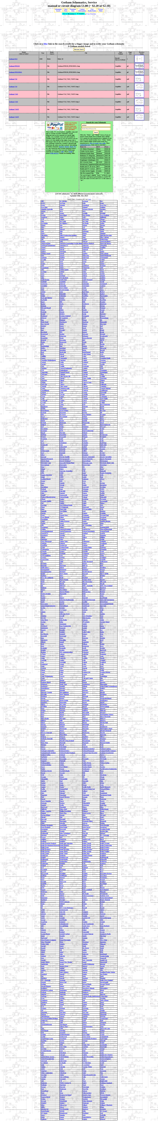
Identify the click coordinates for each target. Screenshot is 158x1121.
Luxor (43, 678)
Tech (101, 1006)
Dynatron (44, 438)
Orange (43, 783)
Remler (84, 879)
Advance (103, 209)
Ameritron (103, 245)
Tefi (42, 1010)
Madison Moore (46, 682)
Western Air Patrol (65, 1095)
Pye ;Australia (104, 835)
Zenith (102, 1117)
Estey (84, 483)
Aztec (61, 292)
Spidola (62, 968)
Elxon (102, 469)
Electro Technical (65, 461)
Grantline (44, 553)
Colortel (84, 386)
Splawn (43, 970)
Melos (43, 712)
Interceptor (44, 604)
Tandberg (44, 1002)
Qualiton (43, 839)
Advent (43, 211)
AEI (101, 211)
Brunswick (63, 342)
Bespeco (102, 316)
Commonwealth (64, 388)
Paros (102, 797)
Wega (61, 1093)
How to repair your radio (98, 143)
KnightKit (85, 642)
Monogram (63, 728)
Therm (84, 1022)
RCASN (43, 871)
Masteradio (85, 700)
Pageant (62, 791)
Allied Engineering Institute (68, 235)
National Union (45, 755)
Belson (43, 310)
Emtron (84, 475)
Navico (102, 755)
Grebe (102, 555)
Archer (84, 259)
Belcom (102, 306)
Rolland (62, 904)
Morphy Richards (105, 730)
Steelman (62, 980)
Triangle (102, 1040)
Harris (102, 571)
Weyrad (43, 1101)
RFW (42, 887)
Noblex (62, 765)
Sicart (61, 938)
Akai (101, 227)
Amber (43, 241)
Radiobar (103, 853)
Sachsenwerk (64, 910)
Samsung (62, 914)
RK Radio (85, 893)
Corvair (62, 394)
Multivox (85, 738)
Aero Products (104, 215)
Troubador (103, 1044)
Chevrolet (44, 374)
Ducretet (62, 432)
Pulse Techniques (65, 833)
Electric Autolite (65, 457)
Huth (84, 593)
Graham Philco (87, 547)
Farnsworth (63, 495)
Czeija (62, 404)
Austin (102, 281)
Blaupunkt (103, 322)
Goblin (102, 539)
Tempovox (44, 1020)
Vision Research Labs (89, 1075)
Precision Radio (105, 829)
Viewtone (44, 1075)
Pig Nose (103, 815)
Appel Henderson (105, 255)
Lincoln (84, 668)
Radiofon (103, 855)
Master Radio (64, 700)
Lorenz (84, 674)
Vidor (84, 1073)
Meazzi (84, 706)
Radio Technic (86, 851)
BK (101, 320)
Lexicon (43, 668)
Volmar (43, 1079)
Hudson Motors (64, 591)
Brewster (85, 334)
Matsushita (63, 702)
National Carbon (105, 748)
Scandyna (44, 922)
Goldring (43, 543)
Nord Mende (64, 767)
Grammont (85, 549)
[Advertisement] (79, 29)
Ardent (102, 259)
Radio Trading (104, 851)
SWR (84, 998)
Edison (84, 447)
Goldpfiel (103, 541)
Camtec (84, 358)
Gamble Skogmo (105, 521)
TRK (61, 1044)
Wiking (102, 1103)
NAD (101, 744)
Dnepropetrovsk (105, 424)
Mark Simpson (64, 694)
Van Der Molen (87, 1067)
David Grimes (64, 410)
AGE (42, 219)
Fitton (43, 507)
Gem (83, 527)
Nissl (83, 761)
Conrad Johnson (105, 388)
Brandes (62, 330)
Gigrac (62, 537)
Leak (84, 660)
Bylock (62, 354)
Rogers (43, 901)
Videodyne (63, 1073)
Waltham (44, 1085)
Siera (101, 938)
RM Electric (104, 893)
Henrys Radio (64, 579)
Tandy (62, 1002)
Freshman (85, 515)
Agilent (62, 219)
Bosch (84, 328)
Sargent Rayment (105, 918)
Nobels (62, 763)
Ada (61, 207)
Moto (84, 734)
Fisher (84, 505)
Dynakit (84, 436)
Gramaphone (45, 549)
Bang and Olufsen (46, 298)
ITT (42, 610)
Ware (102, 1085)
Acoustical (85, 205)
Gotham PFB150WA (15, 72)
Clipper (102, 380)
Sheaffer (62, 936)
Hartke (43, 573)
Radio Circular (105, 843)
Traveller (44, 1040)
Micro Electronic (105, 716)
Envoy (62, 479)
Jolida (102, 620)
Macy (102, 680)
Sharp (43, 936)
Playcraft (44, 819)
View (101, 1073)
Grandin (85, 551)
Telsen (62, 1018)
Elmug (43, 469)
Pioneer (84, 817)
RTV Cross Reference (66, 908)
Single (84, 946)
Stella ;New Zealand (106, 980)
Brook (62, 338)
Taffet (61, 1000)
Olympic (85, 779)
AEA (61, 211)
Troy (42, 1046)
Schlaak (43, 924)
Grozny (84, 559)
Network (103, 757)
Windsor (85, 1107)
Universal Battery (105, 1059)
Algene (84, 233)
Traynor (85, 1040)
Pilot (61, 817)
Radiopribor (63, 861)
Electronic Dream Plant (67, 463)
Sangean (102, 914)
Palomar (62, 793)
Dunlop (84, 434)
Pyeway (43, 837)
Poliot (42, 823)
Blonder (84, 324)
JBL (101, 612)
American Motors (105, 243)
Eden (42, 447)
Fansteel (62, 493)
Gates (102, 523)
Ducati (43, 432)
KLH (101, 640)
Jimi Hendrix (86, 618)
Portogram (44, 829)
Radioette (63, 855)
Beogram (85, 312)
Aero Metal (63, 215)
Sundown (85, 992)
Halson (62, 567)
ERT (61, 481)
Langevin (62, 658)
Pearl (84, 801)
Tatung (84, 1004)
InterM (62, 604)
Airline (102, 223)
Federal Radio (64, 497)
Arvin (102, 269)
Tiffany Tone (64, 1026)
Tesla (101, 1020)
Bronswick (44, 338)
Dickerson (63, 422)
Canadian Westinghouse (48, 360)
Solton (84, 956)
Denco (102, 418)
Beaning (102, 302)
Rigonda (102, 891)
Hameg (84, 567)
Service (102, 932)
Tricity (43, 1042)
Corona (84, 392)
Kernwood (63, 636)
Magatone (44, 684)
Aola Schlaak (104, 253)
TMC (42, 1028)
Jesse (101, 616)
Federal (84, 497)
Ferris (84, 501)
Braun (102, 330)
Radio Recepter (64, 849)
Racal (102, 839)
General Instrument (88, 531)
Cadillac (43, 356)
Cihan (102, 374)
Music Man (44, 742)
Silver (61, 942)
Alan (42, 231)
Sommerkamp (104, 956)
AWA (42, 290)
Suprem (102, 994)
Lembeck (103, 662)
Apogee (62, 255)
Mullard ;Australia (47, 738)
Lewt (101, 666)
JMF (101, 618)
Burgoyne (103, 348)
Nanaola (85, 746)
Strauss (62, 988)
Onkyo (43, 781)
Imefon (43, 598)
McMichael (103, 704)
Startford (44, 978)
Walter (84, 1083)
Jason (84, 612)
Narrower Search (79, 49)
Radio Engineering (106, 845)
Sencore (43, 932)
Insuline (84, 602)
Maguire (62, 686)
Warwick (62, 1087)
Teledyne (62, 1014)
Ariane (102, 263)
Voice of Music (64, 1077)
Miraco (62, 722)
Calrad (62, 356)
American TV (64, 245)
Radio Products (46, 849)
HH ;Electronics (87, 581)
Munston (103, 738)
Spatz (42, 966)
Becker (43, 304)
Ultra (42, 1052)
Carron (43, 364)
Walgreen (44, 1083)
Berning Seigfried (65, 316)
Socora (84, 952)
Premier (62, 831)
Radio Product (104, 847)
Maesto (84, 682)
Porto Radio (63, 827)
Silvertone (85, 942)
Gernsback (44, 535)
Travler (62, 1040)
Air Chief (85, 221)
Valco (102, 1065)
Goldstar (62, 543)
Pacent (62, 787)
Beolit (102, 312)
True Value (63, 1046)
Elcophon (85, 455)
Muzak (62, 744)
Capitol (84, 360)
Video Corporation (47, 1073)
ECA (42, 443)
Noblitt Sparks (86, 765)
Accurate (85, 201)
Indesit (43, 600)
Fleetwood (85, 507)
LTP (83, 676)
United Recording (87, 1056)
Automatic (85, 283)
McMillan (44, 706)
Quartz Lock (86, 839)
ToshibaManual (64, 1034)
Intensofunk (104, 602)
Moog (42, 730)
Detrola (84, 420)
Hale (101, 565)
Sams (101, 912)
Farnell (43, 495)
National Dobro (64, 751)
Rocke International (106, 897)
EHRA (84, 451)
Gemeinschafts (104, 527)
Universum (63, 1061)
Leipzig (84, 662)
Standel (62, 974)
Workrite (103, 1109)
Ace (101, 201)
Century (85, 368)
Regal (42, 877)
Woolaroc (85, 1109)
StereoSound (104, 982)
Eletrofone (103, 465)
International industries (48, 606)
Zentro (62, 1119)
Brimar (43, 336)
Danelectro (44, 406)
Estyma (102, 483)
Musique (43, 744)
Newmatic (85, 759)
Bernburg (44, 316)
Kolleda (84, 644)
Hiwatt (102, 583)
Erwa (84, 481)
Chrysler (85, 374)
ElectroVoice (86, 465)
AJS (83, 227)
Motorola (103, 734)
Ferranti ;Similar (46, 501)
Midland (85, 718)
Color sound (63, 386)
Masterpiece (104, 700)
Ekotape (85, 453)
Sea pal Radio (64, 926)
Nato (83, 755)
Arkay (62, 267)
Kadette (84, 626)
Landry (62, 656)
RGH (84, 887)
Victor (84, 1071)
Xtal (101, 1113)
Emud (43, 477)
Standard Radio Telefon (107, 972)
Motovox (62, 736)
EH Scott (62, 451)
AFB (83, 217)
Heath (61, 577)
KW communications (66, 652)
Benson (62, 312)
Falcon (102, 491)
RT (42, 908)
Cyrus (43, 404)
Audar (84, 277)
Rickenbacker (104, 889)
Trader (102, 1034)
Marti (102, 696)
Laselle (102, 658)
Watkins (102, 1087)
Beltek (62, 310)
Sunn (101, 992)
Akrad (84, 229)
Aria (83, 263)
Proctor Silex (104, 831)
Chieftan (62, 374)
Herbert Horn (86, 579)
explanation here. (85, 145)
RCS (101, 871)
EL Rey (102, 453)
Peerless (62, 803)
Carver (84, 364)
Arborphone (104, 257)
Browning (63, 340)
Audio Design (45, 279)
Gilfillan (102, 537)
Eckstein (85, 445)
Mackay (43, 680)
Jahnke (43, 612)
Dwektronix (104, 434)
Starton (62, 978)
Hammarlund (45, 569)
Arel (42, 261)
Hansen (102, 569)
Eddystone (103, 445)
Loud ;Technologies (47, 676)
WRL (84, 1111)
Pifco (83, 815)
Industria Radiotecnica (67, 600)
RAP (101, 865)
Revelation (103, 883)
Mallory (102, 688)
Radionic (43, 861)
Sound (84, 962)
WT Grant (103, 1111)
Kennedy (62, 634)
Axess (102, 290)
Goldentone (86, 541)
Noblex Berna (86, 763)
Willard (84, 1105)
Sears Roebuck (104, 926)
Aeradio (84, 213)
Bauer (43, 302)
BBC (61, 302)
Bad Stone (85, 292)
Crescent (85, 398)
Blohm (62, 324)
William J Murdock (106, 1105)
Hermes (102, 579)
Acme (102, 203)
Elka (101, 467)
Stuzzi (102, 990)
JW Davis (44, 626)
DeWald (43, 422)
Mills (61, 720)
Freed (43, 515)
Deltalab (85, 418)
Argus (61, 263)
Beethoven (85, 304)
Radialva (62, 841)
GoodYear (44, 545)
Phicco (84, 807)
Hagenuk (44, 565)
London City (86, 672)
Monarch (85, 726)
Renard (102, 879)
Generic (62, 533)
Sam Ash (62, 912)
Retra (84, 883)
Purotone (44, 835)
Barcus (84, 298)
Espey (43, 483)
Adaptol (84, 207)
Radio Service (45, 851)
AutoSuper (85, 285)
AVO (101, 288)
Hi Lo (42, 583)
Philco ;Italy (63, 809)
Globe (61, 539)
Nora (101, 765)
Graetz (43, 547)
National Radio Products (67, 753)
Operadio (85, 781)
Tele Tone (85, 1012)
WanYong (63, 1085)
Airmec (43, 225)
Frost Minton (45, 517)
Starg (84, 976)
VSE (42, 1081)
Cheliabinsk (104, 372)
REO (84, 881)
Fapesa (84, 493)
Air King (103, 221)
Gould (102, 545)
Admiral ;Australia (47, 209)
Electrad (43, 457)
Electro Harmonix (105, 459)
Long (42, 674)
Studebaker (63, 990)
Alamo (102, 229)
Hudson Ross (86, 591)
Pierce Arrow (86, 813)
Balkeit (102, 294)
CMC (61, 382)
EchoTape (103, 443)
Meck (42, 708)
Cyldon (102, 402)
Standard (44, 974)
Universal (44, 1061)
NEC (84, 757)
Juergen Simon (104, 622)
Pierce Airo (63, 813)
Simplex (62, 944)
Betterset (43, 318)
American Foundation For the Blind (71, 243)
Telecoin (43, 1014)
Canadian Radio (105, 358)
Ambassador (104, 239)
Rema (61, 879)
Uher (84, 1050)
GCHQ (62, 525)
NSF (101, 773)
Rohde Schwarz (64, 901)
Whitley (62, 1103)
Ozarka (43, 787)
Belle (83, 308)
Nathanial (63, 748)
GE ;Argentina (87, 525)
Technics (43, 1008)
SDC (42, 926)
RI (60, 889)
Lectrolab (63, 662)
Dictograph (85, 422)
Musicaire (85, 742)
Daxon (84, 410)
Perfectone (85, 805)
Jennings (43, 616)
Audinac (102, 277)
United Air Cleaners (106, 1054)
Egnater (102, 449)
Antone (62, 253)
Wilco (42, 1105)
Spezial (102, 966)
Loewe (84, 670)
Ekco (42, 453)
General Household (106, 529)
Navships (62, 757)
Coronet (43, 394)
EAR (101, 438)
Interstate (103, 606)
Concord (85, 388)
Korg (42, 646)
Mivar (102, 724)
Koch (42, 644)
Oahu (61, 775)
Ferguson (85, 499)
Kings (61, 638)
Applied (62, 257)
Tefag (102, 1008)
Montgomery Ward (106, 728)
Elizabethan (63, 467)
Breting (62, 334)
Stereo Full (63, 982)
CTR (61, 402)
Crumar (102, 400)
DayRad (43, 412)
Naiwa (43, 746)
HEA (84, 575)
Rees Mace (103, 875)
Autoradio (63, 285)
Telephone (103, 1014)
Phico (102, 807)
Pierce (102, 813)
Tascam (43, 1004)
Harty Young (64, 573)
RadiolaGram (64, 857)
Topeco (84, 1030)
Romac (84, 904)
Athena (84, 275)
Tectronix (85, 1008)
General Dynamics (65, 529)
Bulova (43, 348)
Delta (61, 418)
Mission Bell (104, 722)
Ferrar (62, 501)
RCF (61, 871)
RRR (61, 906)
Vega (101, 1069)
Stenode (43, 982)
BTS (83, 344)
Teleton (62, 1016)
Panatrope (63, 795)
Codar (102, 382)
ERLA (102, 479)
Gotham (84, 545)
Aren (61, 261)
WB (61, 1091)
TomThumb (44, 1030)
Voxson (102, 1079)
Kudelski (85, 650)
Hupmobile (63, 593)
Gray (61, 555)
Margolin (44, 694)
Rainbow (103, 863)
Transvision (103, 1038)
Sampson (85, 912)
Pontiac (102, 823)
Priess (84, 831)
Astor (61, 273)
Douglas (84, 428)
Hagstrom (63, 565)
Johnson (85, 620)
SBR (101, 920)
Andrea (43, 251)
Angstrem (63, 251)
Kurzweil (103, 650)
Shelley (84, 936)
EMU (102, 475)
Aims (42, 221)
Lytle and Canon (87, 678)
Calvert (102, 356)
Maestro (102, 682)
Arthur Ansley (64, 269)
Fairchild (62, 491)
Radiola (43, 857)
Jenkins (102, 614)
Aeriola (43, 215)
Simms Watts (45, 944)
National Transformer (107, 753)
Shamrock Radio (105, 934)
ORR (84, 783)
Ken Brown (44, 634)
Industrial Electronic (88, 600)
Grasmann (85, 553)
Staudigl (102, 978)
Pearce (62, 801)
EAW (102, 441)
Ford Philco (63, 511)
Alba (61, 231)
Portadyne (85, 825)
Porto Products (45, 827)
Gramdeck (63, 549)
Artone (84, 269)
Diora (61, 424)
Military (43, 720)
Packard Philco (105, 789)
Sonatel (84, 958)
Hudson (102, 591)
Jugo (42, 624)
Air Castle (63, 221)
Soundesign (44, 964)
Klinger (43, 642)
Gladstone (44, 539)
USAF (102, 1063)
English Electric (46, 479)
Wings (102, 1107)
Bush (71, 147)
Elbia (61, 455)
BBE (83, 302)
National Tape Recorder (89, 753)
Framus (84, 513)
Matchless (44, 702)
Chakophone (64, 370)
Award (84, 290)
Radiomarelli (104, 857)
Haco (101, 563)
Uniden (84, 1054)
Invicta (43, 608)
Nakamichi (63, 746)
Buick (102, 346)
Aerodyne (44, 217)
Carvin (102, 364)
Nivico (102, 761)
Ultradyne (63, 1052)
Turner (102, 1048)
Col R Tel (44, 384)
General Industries (65, 531)
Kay (101, 630)
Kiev (101, 636)
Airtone (84, 225)
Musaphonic (86, 740)
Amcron (85, 241)
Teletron (85, 1016)
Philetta (84, 809)
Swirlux (62, 998)
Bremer (84, 332)
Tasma (62, 1004)
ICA (61, 596)
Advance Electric (87, 209)
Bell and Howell (46, 308)
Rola (83, 901)
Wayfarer (103, 1089)
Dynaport (103, 436)
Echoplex (85, 443)
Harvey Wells (104, 573)
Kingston (85, 638)
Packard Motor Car (88, 789)
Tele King (63, 1012)
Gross (61, 559)
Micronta (62, 718)
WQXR (62, 1111)
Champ (84, 370)
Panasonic (44, 795)
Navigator (44, 757)
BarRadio (44, 300)
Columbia (103, 386)
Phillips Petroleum (65, 811)
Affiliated (103, 217)
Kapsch (43, 630)
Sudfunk (43, 992)
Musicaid (62, 742)
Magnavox (44, 686)
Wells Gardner (86, 1093)
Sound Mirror (45, 962)
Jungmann (63, 624)
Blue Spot (103, 324)
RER (61, 883)
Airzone (102, 225)
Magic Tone (63, 684)
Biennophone (104, 318)
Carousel (103, 362)
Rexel (84, 885)
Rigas (84, 891)
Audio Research (87, 279)
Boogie (62, 328)
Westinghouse (86, 1097)
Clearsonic (103, 378)
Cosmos (102, 394)
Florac (102, 507)
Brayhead (44, 332)
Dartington (63, 408)
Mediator (85, 708)
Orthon (43, 785)
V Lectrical (85, 1065)
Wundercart (63, 1113)
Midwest (102, 718)
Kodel (61, 644)
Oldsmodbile (63, 779)
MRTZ (102, 736)
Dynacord (63, 436)
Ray (101, 867)
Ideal (101, 596)
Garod (62, 523)
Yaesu (43, 1115)
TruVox (62, 1048)
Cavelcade (85, 366)
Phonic (102, 811)
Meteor (62, 714)
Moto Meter (63, 734)
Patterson (103, 799)
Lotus (102, 674)
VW (61, 1081)
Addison (102, 207)
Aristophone (45, 267)
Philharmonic (104, 809)
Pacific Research (105, 787)
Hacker (67, 147)
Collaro (62, 384)
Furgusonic (44, 519)
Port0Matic (63, 825)
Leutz (42, 666)
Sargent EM (86, 918)
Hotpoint (85, 589)
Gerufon (62, 535)
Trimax (62, 1042)
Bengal (102, 310)
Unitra (84, 1059)
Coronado (103, 392)
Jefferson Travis (65, 614)
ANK (84, 251)
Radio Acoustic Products (48, 843)
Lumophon (103, 676)
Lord (61, 674)
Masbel (62, 698)
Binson (84, 320)
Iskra (101, 608)
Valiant (43, 1067)
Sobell (43, 952)
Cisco (42, 376)
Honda (84, 587)
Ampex (62, 247)
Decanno (103, 414)
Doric (61, 428)
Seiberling (85, 928)
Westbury (44, 1095)
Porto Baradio (104, 825)
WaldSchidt (103, 1081)
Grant (102, 551)
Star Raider (103, 974)
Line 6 (102, 668)
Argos (102, 261)
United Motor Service (47, 1056)
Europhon (103, 485)
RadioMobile (64, 859)
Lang (101, 656)
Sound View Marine (66, 962)
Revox (62, 885)
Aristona (103, 265)
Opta (101, 781)
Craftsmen (103, 396)
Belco (84, 306)
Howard (102, 589)
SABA (43, 910)
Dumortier (63, 434)
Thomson (103, 1022)
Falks (42, 493)
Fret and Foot (104, 515)
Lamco (43, 656)
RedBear (43, 875)
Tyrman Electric (46, 1050)
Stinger (62, 986)
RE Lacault (44, 873)
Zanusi (62, 1117)
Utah (42, 1065)
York (83, 1115)
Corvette (85, 394)
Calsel (84, 356)
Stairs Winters (64, 972)
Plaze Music (86, 819)
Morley (84, 730)
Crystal (43, 402)
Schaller (84, 922)
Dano (61, 406)
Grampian (103, 549)
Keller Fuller (86, 632)
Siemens (84, 938)
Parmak (84, 797)
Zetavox (102, 1119)
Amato (84, 239)
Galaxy (43, 521)
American (85, 245)
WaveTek (85, 1089)
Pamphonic (103, 793)
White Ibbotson (87, 1101)
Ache (84, 203)
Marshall (85, 696)
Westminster (104, 1097)
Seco (61, 928)
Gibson (43, 537)
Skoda (62, 948)
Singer (62, 946)
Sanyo (43, 918)
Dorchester (44, 428)
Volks (84, 1077)
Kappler (102, 628)
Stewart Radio (86, 984)
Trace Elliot (86, 1034)
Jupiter (84, 624)
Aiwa (42, 227)
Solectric (62, 956)
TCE (61, 1006)
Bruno (43, 342)
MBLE (43, 704)
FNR (101, 509)
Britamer (85, 336)
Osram (84, 785)
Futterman (85, 519)
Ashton (62, 271)
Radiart (84, 841)
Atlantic (102, 275)
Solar (61, 954)
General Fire (86, 529)
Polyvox (84, 823)
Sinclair (43, 946)
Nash (101, 746)
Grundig (102, 559)
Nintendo (62, 761)
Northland (85, 771)
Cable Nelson (86, 354)
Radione (85, 859)
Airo (61, 225)
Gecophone (44, 527)
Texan (43, 1022)
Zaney (43, 1117)
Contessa (85, 390)
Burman (43, 350)
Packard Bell (64, 789)
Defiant (84, 416)
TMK (61, 1028)
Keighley (62, 632)
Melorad (102, 710)
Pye (75, 147)
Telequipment (45, 1016)
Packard (43, 791)
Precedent (85, 829)
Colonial (43, 386)
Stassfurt (85, 978)
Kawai (84, 630)
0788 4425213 (54, 153)
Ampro (43, 249)
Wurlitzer (85, 1113)
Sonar (61, 958)
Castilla (62, 366)
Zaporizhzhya (86, 1117)
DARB (43, 408)
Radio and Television (66, 843)
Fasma (102, 495)
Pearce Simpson (46, 801)
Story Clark (86, 986)
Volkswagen (104, 1077)
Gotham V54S (13, 94)
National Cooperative (47, 751)
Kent (101, 634)
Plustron (43, 821)
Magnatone (103, 684)
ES (101, 481)
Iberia (43, 596)
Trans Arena (86, 1036)
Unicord (62, 1054)
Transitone (63, 1038)
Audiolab (44, 281)
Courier (84, 396)
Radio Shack (64, 851)
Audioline (63, 281)
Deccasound (63, 416)
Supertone (85, 994)
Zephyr (84, 1119)
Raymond (44, 869)
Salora (43, 912)
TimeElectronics (87, 1026)
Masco (84, 698)
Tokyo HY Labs (105, 1028)
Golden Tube (64, 541)
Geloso (62, 527)
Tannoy (84, 1002)
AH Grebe (85, 219)
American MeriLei (88, 243)
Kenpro (84, 634)
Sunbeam (62, 992)
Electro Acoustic (65, 459)
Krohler (62, 650)
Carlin (62, 362)
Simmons (103, 942)
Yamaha (62, 1115)
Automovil (103, 283)
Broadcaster (104, 336)
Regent (84, 877)
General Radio (104, 531)
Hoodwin (103, 587)
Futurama (103, 519)
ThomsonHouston (46, 1024)
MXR (84, 744)
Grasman (62, 553)
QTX (84, 837)
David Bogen (45, 410)
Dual (101, 430)
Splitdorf (62, 970)
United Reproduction (47, 1059)
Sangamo (85, 914)
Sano (61, 916)
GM (83, 539)
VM (101, 1075)
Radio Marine (86, 847)
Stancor (84, 972)
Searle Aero (86, 926)
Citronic (85, 376)
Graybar (85, 555)
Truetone (85, 1046)
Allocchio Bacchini (106, 235)
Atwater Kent (64, 277)
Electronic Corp (46, 463)
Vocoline (43, 1077)
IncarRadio (103, 598)
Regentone (103, 877)
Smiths (84, 950)
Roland (102, 901)
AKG (42, 229)
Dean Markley (86, 414)
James (61, 612)
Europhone (44, 487)
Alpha (43, 237)
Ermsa (43, 481)
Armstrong (85, 267)
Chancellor (44, 372)
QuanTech (63, 839)
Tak (83, 1000)
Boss (42, 330)
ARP (101, 267)
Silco (83, 940)
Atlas (42, 277)
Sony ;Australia (87, 960)
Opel (61, 781)
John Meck (44, 620)
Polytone (62, 823)
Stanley (84, 974)
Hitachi (84, 583)
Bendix (84, 310)
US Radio (63, 1063)
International (64, 606)
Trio (83, 1042)
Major (84, 688)
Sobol (61, 952)
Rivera (43, 893)
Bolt (101, 326)
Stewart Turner (105, 984)
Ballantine (63, 296)
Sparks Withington (88, 964)
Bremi (102, 332)
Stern (61, 984)
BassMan (103, 300)
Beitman (43, 306)
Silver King (103, 940)
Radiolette (85, 857)
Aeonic (62, 213)
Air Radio (85, 223)
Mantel (43, 690)
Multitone (63, 738)
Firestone (44, 505)
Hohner (62, 587)
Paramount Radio (105, 795)
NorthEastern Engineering (108, 769)
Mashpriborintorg (105, 698)
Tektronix (44, 1012)
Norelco (102, 767)
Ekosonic (62, 453)
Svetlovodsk (104, 996)
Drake (102, 428)
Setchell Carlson (65, 934)
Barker (102, 298)
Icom (83, 596)
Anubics (85, 253)
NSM (42, 775)
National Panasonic (88, 751)
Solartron (85, 954)
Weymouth (103, 1099)
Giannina (103, 535)
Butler (102, 352)
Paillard (84, 791)
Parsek (43, 799)
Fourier (43, 513)
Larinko (85, 658)
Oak (83, 775)
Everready (85, 487)
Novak (43, 773)
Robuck (62, 897)
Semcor (102, 930)
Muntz (43, 740)
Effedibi (84, 449)
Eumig (84, 485)
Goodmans (103, 543)
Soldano (43, 956)
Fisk (101, 505)
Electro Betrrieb (87, 459)
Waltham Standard (106, 1083)
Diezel (102, 422)
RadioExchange (87, 855)
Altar (84, 237)
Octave (62, 777)
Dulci (101, 432)
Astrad (84, 273)
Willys (43, 1107)
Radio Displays (64, 845)
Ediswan (103, 447)
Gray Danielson (46, 555)
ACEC (43, 203)
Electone (102, 455)
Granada (43, 551)
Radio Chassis (86, 843)
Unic (42, 1054)
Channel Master (65, 372)
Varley (43, 1069)
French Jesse (64, 515)
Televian (102, 1016)
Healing (102, 575)
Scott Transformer (88, 924)
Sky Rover (85, 948)
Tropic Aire (86, 1044)
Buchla (102, 344)
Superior (43, 994)
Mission (43, 724)
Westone (62, 1099)
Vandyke (103, 1067)
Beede (61, 304)
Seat (42, 928)
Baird (42, 294)
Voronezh (63, 1079)
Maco (84, 680)
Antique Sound (45, 253)
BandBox (85, 296)
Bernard (102, 314)
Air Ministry (63, 223)
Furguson (103, 517)
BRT (83, 340)
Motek (43, 734)
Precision (44, 831)
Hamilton (103, 567)
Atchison (62, 275)
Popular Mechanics (47, 825)
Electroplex (63, 465)
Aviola (84, 288)
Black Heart (44, 322)
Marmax (62, 696)
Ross (101, 904)
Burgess (84, 348)
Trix (42, 1044)
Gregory (43, 557)
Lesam (62, 664)
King (42, 638)
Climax (62, 380)
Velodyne (44, 1071)
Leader (62, 660)
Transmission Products (89, 1038)
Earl (42, 441)
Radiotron (103, 861)
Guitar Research (87, 561)
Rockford (44, 899)
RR (42, 906)
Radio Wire (86, 853)
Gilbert (84, 537)
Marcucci (85, 692)
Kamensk (62, 628)
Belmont (102, 308)
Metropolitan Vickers (106, 714)
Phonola (43, 813)
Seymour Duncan (87, 934)
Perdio (62, 805)
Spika (102, 968)
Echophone (63, 443)
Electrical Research (47, 459)
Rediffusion (63, 875)
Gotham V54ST (14, 109)
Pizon (102, 817)
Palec (42, 793)
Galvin (84, 521)
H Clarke (44, 563)
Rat (61, 867)
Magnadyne (86, 684)
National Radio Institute (48, 753)
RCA (101, 869)
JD (42, 614)
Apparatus (85, 255)
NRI (83, 773)
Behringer (103, 304)
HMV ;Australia (87, 585)
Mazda (102, 702)
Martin (43, 698)
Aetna (61, 217)
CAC (101, 354)
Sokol (42, 954)
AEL (42, 213)
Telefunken (85, 1014)
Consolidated (45, 390)
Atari (42, 275)
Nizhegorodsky (45, 763)
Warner (43, 1087)
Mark (84, 694)
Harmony (63, 571)
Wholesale (85, 1103)
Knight (62, 642)
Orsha (102, 783)
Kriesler (102, 648)
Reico (42, 879)
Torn (42, 1032)
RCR (84, 871)
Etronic (62, 485)
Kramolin (63, 648)
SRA (101, 970)
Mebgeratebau (104, 706)
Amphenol (85, 247)
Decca (43, 416)
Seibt (101, 928)
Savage (43, 920)
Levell (61, 666)
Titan (102, 1026)
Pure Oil (85, 833)
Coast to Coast (86, 382)
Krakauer (44, 648)
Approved (85, 257)
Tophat (102, 1030)
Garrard (85, 523)
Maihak (84, 686)
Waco (84, 1081)
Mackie (62, 680)
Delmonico (44, 418)
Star (42, 976)
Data (83, 408)
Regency (62, 877)
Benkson (43, 312)
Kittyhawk (44, 640)
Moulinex (85, 736)
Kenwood (44, 636)
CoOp (61, 392)
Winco (62, 1107)
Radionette (103, 859)
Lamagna (103, 654)
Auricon (85, 281)
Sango (43, 916)
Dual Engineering (87, 430)
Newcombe (63, 759)
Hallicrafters (45, 567)
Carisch (43, 362)
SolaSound (103, 954)
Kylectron (85, 652)
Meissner (62, 710)
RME (42, 895)
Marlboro (44, 696)
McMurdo (63, 706)
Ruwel (102, 908)
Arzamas (43, 271)
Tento (61, 1020)
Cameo (43, 358)
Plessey (102, 819)
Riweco (62, 893)
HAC (61, 563)
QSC (61, 837)
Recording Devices (106, 873)
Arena (84, 261)
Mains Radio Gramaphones (108, 686)
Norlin (43, 769)
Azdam (43, 292)
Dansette (85, 406)
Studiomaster (86, 990)
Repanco (103, 881)
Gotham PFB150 (14, 66)
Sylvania (102, 998)
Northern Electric (46, 771)
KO (101, 642)
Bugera (84, 346)
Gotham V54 (13, 79)
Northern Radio (65, 771)
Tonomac (62, 1030)
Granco (62, 551)
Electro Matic (45, 461)
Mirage (84, 722)
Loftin (102, 670)
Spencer (84, 966)
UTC (61, 1065)
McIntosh (85, 704)
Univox (84, 1061)
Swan (42, 998)
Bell (61, 308)
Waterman (85, 1087)
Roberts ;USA (104, 895)
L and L (102, 652)
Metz (42, 716)
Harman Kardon (46, 571)
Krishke (43, 650)
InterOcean (85, 606)
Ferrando (103, 499)
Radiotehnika (86, 861)
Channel (85, 372)
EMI (83, 471)
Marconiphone (64, 692)
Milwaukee (85, 720)
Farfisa (102, 493)
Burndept (63, 350)
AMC (61, 241)
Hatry (61, 575)
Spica (42, 968)
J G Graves (63, 610)
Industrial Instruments (107, 600)
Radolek (62, 863)
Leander (102, 660)
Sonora (62, 960)
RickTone (44, 891)
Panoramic (85, 795)
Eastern (84, 441)
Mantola (62, 690)
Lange (43, 658)
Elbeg (42, 455)
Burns (84, 350)
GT (42, 561)
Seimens (43, 930)
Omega (102, 779)
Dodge (62, 426)
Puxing (84, 835)
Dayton (84, 412)
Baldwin (85, 294)
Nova (101, 771)
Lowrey (62, 676)
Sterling (43, 984)
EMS (61, 475)
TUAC (84, 1048)
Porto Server (86, 827)
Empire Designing (105, 473)
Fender (62, 499)
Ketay (84, 636)
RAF (83, 863)
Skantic (43, 948)
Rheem (102, 887)
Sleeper (43, 950)
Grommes (103, 557)
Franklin (103, 513)
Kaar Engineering (65, 626)
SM (61, 950)
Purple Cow (63, 835)
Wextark (85, 1099)
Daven (102, 408)
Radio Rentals (104, 849)
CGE (42, 370)
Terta (84, 1020)
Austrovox (44, 283)
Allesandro (44, 235)
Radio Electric (86, 845)
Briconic (102, 334)
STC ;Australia (45, 980)
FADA (102, 489)
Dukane (84, 432)
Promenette (44, 833)
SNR (101, 950)
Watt (42, 1089)
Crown (84, 400)
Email (70, 151)
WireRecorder (64, 1109)
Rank (61, 865)
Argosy (43, 263)
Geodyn (102, 533)
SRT (42, 972)
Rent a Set (63, 881)
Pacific (43, 789)
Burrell (102, 350)
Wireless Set (44, 1109)
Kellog (102, 632)
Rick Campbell (87, 889)
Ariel (42, 265)
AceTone (62, 203)
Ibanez (102, 593)
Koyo (101, 646)
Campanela (63, 358)
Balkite (43, 296)
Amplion (103, 247)
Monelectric (103, 726)
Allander (103, 233)
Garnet (43, 523)
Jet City (43, 618)
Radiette (102, 841)
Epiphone (85, 479)
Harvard (85, 573)
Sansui (102, 916)
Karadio (62, 630)
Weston (43, 1099)
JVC (101, 624)
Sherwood (44, 938)
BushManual (86, 352)
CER (101, 368)
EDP (42, 449)
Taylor (102, 1004)
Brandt (84, 330)
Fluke (42, 509)
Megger (43, 710)
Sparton (102, 964)
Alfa (61, 233)
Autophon (44, 285)
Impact (62, 598)
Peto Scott (44, 807)
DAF (83, 404)
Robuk (84, 897)
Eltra (84, 469)
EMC (42, 471)
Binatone (62, 320)
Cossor (43, 396)
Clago (43, 378)
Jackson (84, 610)
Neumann (44, 759)
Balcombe (63, 294)
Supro (61, 996)
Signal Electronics (65, 940)
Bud (61, 346)
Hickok (62, 583)
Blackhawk (63, 322)
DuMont (43, 434)
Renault (43, 881)
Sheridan (103, 936)
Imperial (85, 598)
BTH (61, 344)
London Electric (105, 672)
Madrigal (62, 682)
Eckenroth (44, 445)
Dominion (85, 426)
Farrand (85, 495)
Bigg (42, 320)
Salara (102, 910)
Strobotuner (104, 988)
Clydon (43, 382)
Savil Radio (63, 920)
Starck (62, 976)
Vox (83, 1079)
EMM (61, 473)
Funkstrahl (85, 517)
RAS (42, 867)
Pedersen (44, 803)
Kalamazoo (44, 628)
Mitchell (62, 724)
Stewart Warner (46, 986)
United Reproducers (106, 1056)
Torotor (84, 1032)
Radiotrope (44, 863)
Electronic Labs (87, 463)
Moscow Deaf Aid (46, 732)
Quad (102, 837)
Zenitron (43, 1119)
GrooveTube (45, 559)
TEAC (84, 1006)
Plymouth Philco (87, 821)
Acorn (43, 205)
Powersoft (63, 829)
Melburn (85, 710)
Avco (42, 288)
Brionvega (63, 336)
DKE (84, 424)
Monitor (43, 728)
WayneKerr (44, 1091)
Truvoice (43, 1048)
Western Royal (45, 1097)
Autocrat (62, 283)
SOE (101, 952)
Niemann (44, 761)
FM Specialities (87, 509)
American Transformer (48, 245)
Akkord (62, 229)
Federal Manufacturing (48, 497)
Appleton (44, 257)
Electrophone (45, 465)
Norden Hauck (87, 767)
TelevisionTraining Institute (49, 1018)
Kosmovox (85, 646)
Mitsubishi (85, 724)
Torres (102, 1032)
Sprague (85, 970)
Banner (62, 298)
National (62, 755)
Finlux (84, 503)
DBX (42, 414)
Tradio (43, 1036)
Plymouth (103, 821)
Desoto (62, 420)
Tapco (102, 1002)
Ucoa (61, 1050)
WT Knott (44, 1113)
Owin (102, 785)
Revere (43, 885)
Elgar (42, 467)
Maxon (84, 702)
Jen (83, 614)
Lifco (61, 668)
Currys (84, 402)
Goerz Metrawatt (46, 541)
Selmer (84, 930)
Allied (84, 235)
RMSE (62, 895)
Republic (43, 883)
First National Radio (66, 505)
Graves (102, 553)
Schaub (102, 922)
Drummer (44, 430)
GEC (101, 525)
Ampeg (43, 247)
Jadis (101, 610)
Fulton (62, 517)
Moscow (62, 732)
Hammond (63, 569)
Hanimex (85, 569)
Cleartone (44, 380)
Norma (62, 769)
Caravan (103, 360)
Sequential (85, 932)
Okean (102, 777)
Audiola (102, 279)
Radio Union (45, 853)
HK (42, 585)
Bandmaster (104, 296)
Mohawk (43, 726)
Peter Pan (103, 805)
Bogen (62, 326)
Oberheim (103, 775)
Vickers (62, 1071)
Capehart (63, 360)
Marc (102, 690)
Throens (102, 1024)
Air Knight (44, 223)
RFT (101, 885)
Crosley (62, 400)
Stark (102, 976)
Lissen (62, 670)
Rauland (85, 867)
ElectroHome (86, 461)
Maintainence (45, 688)
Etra (42, 485)
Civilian (102, 376)
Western (62, 1097)
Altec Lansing (104, 237)
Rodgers (85, 899)
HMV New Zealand (106, 585)
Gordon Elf (63, 545)
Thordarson (63, 1024)
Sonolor (43, 960)
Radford (43, 841)
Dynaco (43, 436)
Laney (84, 656)
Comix (43, 388)
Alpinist (62, 237)
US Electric (44, 1063)
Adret (61, 209)
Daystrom (63, 412)
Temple (84, 1018)
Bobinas (43, 326)
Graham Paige (64, 547)
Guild (61, 561)
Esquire (62, 483)
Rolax (43, 904)
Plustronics (63, 821)
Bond (42, 328)
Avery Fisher (64, 288)
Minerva (102, 720)
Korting (62, 646)
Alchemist (85, 231)
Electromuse (104, 461)
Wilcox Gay (63, 1105)
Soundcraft (103, 962)
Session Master (45, 934)
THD (61, 1022)
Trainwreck (63, 1036)
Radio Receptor (87, 849)
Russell (84, 908)
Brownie (43, 340)
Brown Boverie (87, 338)
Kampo (84, 628)
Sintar (102, 946)
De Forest (63, 414)
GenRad (85, 533)
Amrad (62, 249)
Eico (101, 451)
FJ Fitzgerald (64, 507)
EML (42, 473)
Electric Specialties (106, 457)
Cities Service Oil (65, 376)
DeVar (102, 420)
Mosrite (102, 732)
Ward (84, 1085)
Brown (102, 338)
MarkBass (103, 694)
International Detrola (106, 604)
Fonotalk (43, 511)
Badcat (102, 292)
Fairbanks (44, 491)
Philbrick (44, 809)
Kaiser (102, 626)
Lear (42, 662)
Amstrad (85, 249)
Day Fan (103, 410)
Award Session (64, 290)
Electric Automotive (88, 457)
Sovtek (62, 964)
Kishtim (102, 638)
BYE (42, 354)
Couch (62, 396)
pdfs (62, 151)
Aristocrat (85, 265)
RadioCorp (44, 855)
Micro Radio (45, 718)
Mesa (42, 714)
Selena (62, 930)
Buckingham (45, 346)
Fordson (102, 511)
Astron (102, 273)
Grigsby (84, 557)
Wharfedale (63, 1101)
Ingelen (62, 602)
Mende (62, 712)
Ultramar (85, 1052)
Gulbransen (103, 561)
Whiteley (43, 1103)
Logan (43, 672)
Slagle (102, 948)
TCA (42, 1006)
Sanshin (84, 916)
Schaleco (62, 922)
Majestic (62, 688)
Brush (84, 342)
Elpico (62, 469)
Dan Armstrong (105, 404)
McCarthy (63, 704)
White (102, 1101)
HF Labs (62, 581)
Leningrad (44, 664)
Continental (103, 390)
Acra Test (103, 205)
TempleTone (104, 1018)
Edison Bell (63, 447)
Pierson (62, 815)
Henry (43, 579)
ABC (42, 201)
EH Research (45, 451)
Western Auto (86, 1095)
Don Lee (102, 426)
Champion (103, 370)
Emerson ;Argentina (66, 471)
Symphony (44, 1000)
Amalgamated (64, 239)
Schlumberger (64, 924)
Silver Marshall (45, 942)
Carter (62, 364)
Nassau (43, 748)
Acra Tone (44, 207)
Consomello (63, 390)
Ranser (84, 865)
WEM (102, 1093)
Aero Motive (86, 215)
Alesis (42, 233)
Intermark (85, 604)
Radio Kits (63, 847)
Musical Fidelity (105, 742)
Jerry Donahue (87, 616)
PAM (84, 793)
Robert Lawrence (87, 895)
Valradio (62, 1067)
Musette (102, 740)
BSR (101, 342)
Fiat (42, 503)
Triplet (102, 1042)
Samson (43, 914)
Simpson (102, 944)
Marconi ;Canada (46, 692)
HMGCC (62, 585)
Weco (42, 1093)
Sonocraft (103, 958)
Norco (43, 767)
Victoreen (103, 1071)
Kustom (43, 652)
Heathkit (85, 577)
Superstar (63, 994)
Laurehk (43, 660)
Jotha (61, 622)
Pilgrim (43, 817)
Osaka (62, 785)
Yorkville (103, 1115)
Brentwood (44, 334)
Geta (83, 535)
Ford (83, 511)
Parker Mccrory (65, 797)
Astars (102, 271)
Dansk (102, 406)
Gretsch (62, 557)
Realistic (85, 873)
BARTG (62, 300)
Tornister (62, 1032)
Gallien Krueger (65, 521)
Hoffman (43, 587)
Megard (102, 708)
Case (42, 366)
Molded (62, 726)
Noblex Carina (104, 763)
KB (42, 632)
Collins (84, 384)
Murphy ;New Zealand (67, 740)
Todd (84, 1028)
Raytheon (63, 869)
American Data (45, 243)
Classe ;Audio (86, 378)
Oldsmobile (44, 779)
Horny (43, 589)
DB (101, 412)
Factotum (85, 489)
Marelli (102, 692)
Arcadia (43, 259)
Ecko (61, 445)
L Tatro (43, 654)
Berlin (84, 314)
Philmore (85, 811)
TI (41, 1026)
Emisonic (103, 471)
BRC (61, 332)
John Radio (63, 620)
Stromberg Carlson (47, 990)
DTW (61, 430)
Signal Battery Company (48, 940)
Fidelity (62, 503)
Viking (62, 1075)
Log (89, 199)
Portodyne (103, 827)
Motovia (43, 736)
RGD (61, 887)
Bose (101, 328)
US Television (86, 1063)
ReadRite (62, 873)
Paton (84, 799)
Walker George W (65, 1083)
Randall (43, 865)
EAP (83, 438)
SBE (83, 920)
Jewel (61, 618)
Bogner (84, 326)
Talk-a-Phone (104, 1000)
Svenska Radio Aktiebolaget (91, 996)
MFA (84, 716)
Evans (61, 487)
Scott (101, 924)
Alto (42, 239)
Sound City (103, 960)
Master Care (45, 700)
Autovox (102, 285)
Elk (83, 467)
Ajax (61, 227)
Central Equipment (66, 368)
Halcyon (85, 565)
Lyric (61, 678)
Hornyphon (63, 589)
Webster (102, 1091)
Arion (61, 265)
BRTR (102, 340)
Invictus (62, 608)
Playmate (62, 819)
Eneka (84, 477)
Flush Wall (63, 509)
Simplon (85, 944)
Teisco (61, 1010)
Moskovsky (85, 732)
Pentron (43, 805)
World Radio (45, 1111)
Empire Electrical (46, 475)
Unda (102, 1052)
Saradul (62, 918)
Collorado (103, 384)
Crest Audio (104, 398)
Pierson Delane (45, 815)
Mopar (62, 730)
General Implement (47, 531)
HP (42, 591)
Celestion (44, 368)
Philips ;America (46, 811)
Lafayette (85, 654)
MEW (61, 716)
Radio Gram (45, 847)
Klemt (84, 640)
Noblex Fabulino (46, 765)
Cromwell (44, 400)
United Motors (64, 1056)
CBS (101, 366)
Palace (102, 791)
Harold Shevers (87, 571)
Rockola (62, 899)
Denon (43, 420)
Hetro (42, 581)
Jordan (43, 622)
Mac (101, 678)
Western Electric (105, 1095)
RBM (84, 869)
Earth (61, 441)
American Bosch (105, 241)
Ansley (102, 251)
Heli (101, 577)
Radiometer (44, 859)
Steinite (84, 980)
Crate (42, 398)
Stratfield (44, 988)
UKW (102, 1050)
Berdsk (43, 314)
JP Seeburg (85, 622)
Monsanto (85, 728)
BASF (84, 300)
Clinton (84, 380)
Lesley (84, 664)
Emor (84, 473)
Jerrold (62, 616)
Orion (61, 783)
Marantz (85, 690)
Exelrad (43, 489)
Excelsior (103, 487)
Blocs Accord (45, 324)
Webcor (84, 1091)
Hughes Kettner (46, 593)
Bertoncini (85, 316)
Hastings (43, 575)
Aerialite (102, 213)
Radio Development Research (50, 845)
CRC (61, 398)
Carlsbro (85, 362)
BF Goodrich (64, 318)
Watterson (63, 1089)
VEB (61, 1069)
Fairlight (85, 491)
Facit (61, 489)
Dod (42, 426)
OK (83, 777)
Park (42, 797)
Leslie (102, 664)
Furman (62, 519)
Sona (42, 958)
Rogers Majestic (105, 899)
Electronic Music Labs (107, 463)
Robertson (44, 897)
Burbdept (63, 348)
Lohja (61, 672)
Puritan (102, 833)
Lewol (84, 666)
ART (42, 269)
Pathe (61, 799)
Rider (61, 891)
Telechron (103, 1012)
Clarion (62, 378)
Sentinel (62, 932)
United (62, 1059)
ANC (101, 249)
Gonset (84, 543)
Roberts (61, 147)
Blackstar (85, 322)
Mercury (103, 712)
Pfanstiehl (63, 807)
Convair (43, 392)
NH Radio (103, 759)
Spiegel (84, 968)
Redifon (84, 875)
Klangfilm (63, 640)
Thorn (84, 1024)
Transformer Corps (47, 1038)
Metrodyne (85, 714)
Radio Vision (64, 853)
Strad (102, 986)
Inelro (43, 602)
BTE (42, 344)
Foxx (61, 513)
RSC (83, 906)
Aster (42, 273)
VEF (83, 1069)
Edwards (62, 449)
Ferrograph (103, 501)
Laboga (62, 654)
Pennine (102, 803)
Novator (62, 773)
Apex (42, 255)
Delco (102, 416)
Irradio (84, 608)
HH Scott (103, 581)
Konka (102, 644)
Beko (61, 306)
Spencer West (64, 966)
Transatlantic (104, 1036)
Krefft (84, 648)
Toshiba (43, 1034)
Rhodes (43, 889)
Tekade (84, 1010)
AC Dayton (63, 201)
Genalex (43, 529)
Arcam (62, 259)
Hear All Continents (47, 577)
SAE (83, 910)
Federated (103, 497)
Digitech (43, 424)
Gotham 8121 (13, 59)
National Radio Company (108, 751)
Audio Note (63, 279)
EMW (61, 477)
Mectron (62, 708)
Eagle (61, 438)
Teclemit (62, 1008)
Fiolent (102, 503)
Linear (43, 670)
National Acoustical (88, 748)
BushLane (63, 352)
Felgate (43, 499)
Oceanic (43, 777)
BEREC (62, 314)
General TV (44, 533)
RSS (101, 906)
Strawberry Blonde (88, 988)
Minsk (43, 722)
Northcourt (85, 769)
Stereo (84, 982)
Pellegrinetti (86, 803)
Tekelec (102, 1010)
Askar (84, 271)
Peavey (102, 801)
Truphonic (103, 1046)
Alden (102, 231)
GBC (42, 525)
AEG (84, 211)
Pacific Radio (86, 787)
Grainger (103, 547)
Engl (101, 477)
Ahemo (102, 219)
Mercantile (85, 712)
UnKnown (103, 1061)
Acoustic (62, 205)
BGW (84, 318)
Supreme (43, 996)
